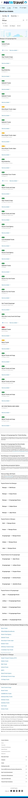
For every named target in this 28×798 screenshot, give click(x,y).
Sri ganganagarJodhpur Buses (11, 565)
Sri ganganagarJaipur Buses (10, 559)
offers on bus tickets (9, 476)
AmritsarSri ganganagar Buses (11, 613)
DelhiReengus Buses (8, 523)
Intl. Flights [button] (23, 7)
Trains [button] (16, 7)
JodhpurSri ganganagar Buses (11, 601)
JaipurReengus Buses (9, 548)
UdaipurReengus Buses (9, 542)
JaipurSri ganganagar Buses (10, 594)
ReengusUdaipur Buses (9, 506)
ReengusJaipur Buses (9, 512)
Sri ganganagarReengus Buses (11, 535)
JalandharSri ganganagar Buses (11, 619)
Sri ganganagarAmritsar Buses (11, 577)
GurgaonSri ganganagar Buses (11, 607)
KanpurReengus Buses (9, 529)
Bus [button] (10, 7)
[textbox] (13, 20)
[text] (2, 8)
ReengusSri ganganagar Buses (11, 500)
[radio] (5, 16)
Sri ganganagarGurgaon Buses (11, 571)
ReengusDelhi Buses (8, 487)
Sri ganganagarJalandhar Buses (11, 584)
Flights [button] (3, 7)
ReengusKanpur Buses (9, 493)
